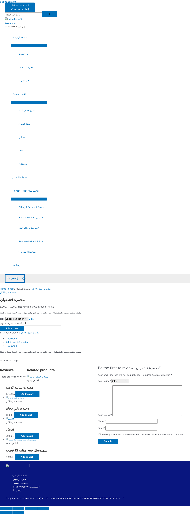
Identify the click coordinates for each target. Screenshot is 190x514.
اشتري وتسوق (19, 94)
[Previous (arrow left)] (6, 512)
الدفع (21, 150)
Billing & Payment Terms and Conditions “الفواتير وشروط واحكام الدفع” (31, 217)
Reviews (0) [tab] (12, 345)
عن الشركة (24, 53)
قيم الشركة (24, 80)
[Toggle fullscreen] (18, 508)
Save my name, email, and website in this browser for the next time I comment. (143, 434)
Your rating (104, 381)
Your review (105, 415)
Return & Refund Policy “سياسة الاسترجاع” (31, 246)
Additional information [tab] (17, 342)
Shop (11, 288)
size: (2, 318)
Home (3, 288)
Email (101, 428)
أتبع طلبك (23, 164)
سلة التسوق (24, 123)
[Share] (31, 508)
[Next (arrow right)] (18, 512)
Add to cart (12, 328)
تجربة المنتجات (26, 67)
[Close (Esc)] (43, 508)
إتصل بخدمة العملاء (20, 9)
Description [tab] (12, 338)
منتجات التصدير (20, 177)
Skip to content (8, 1)
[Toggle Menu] (29, 45)
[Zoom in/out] (6, 508)
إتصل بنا (16, 265)
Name (102, 421)
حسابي (22, 137)
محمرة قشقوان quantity (12, 323)
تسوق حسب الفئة (27, 110)
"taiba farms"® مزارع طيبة (15, 26)
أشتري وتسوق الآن (20, 5)
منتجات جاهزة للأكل (41, 288)
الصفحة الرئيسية (20, 37)
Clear (31, 318)
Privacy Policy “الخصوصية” (26, 190)
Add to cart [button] (27, 394)
